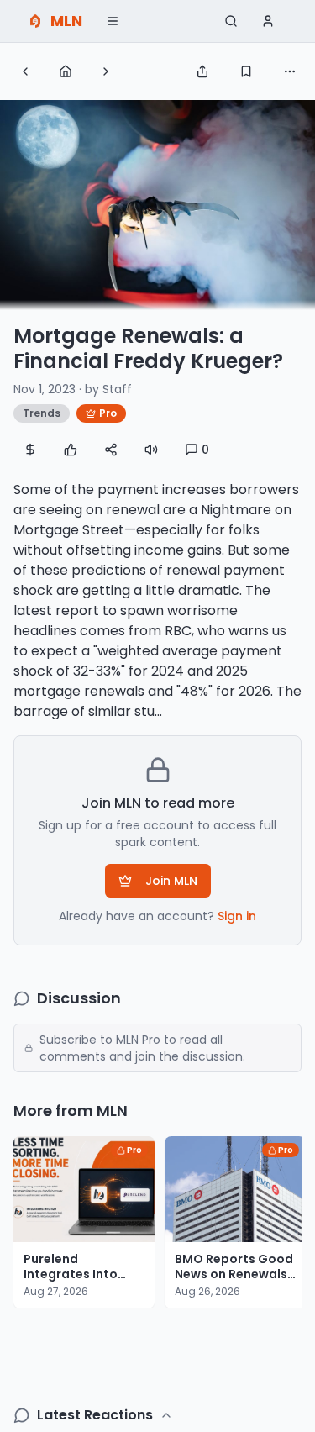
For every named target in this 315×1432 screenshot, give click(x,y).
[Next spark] (105, 71)
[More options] (289, 71)
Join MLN (171, 880)
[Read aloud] (151, 449)
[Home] (65, 71)
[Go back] (25, 71)
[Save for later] (246, 71)
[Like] (70, 449)
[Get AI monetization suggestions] (30, 449)
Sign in (237, 916)
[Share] (202, 71)
